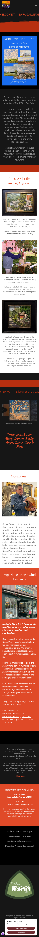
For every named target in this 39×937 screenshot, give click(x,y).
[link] (6, 5)
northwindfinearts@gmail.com (16, 716)
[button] (36, 5)
